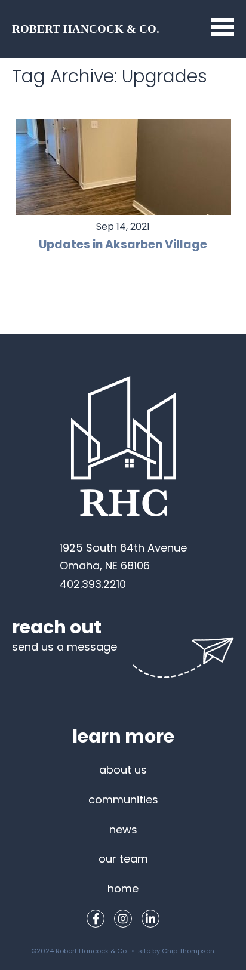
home (123, 888)
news (123, 829)
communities (123, 799)
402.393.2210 (93, 584)
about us (123, 769)
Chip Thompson (188, 951)
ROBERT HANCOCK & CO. (85, 29)
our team (123, 858)
